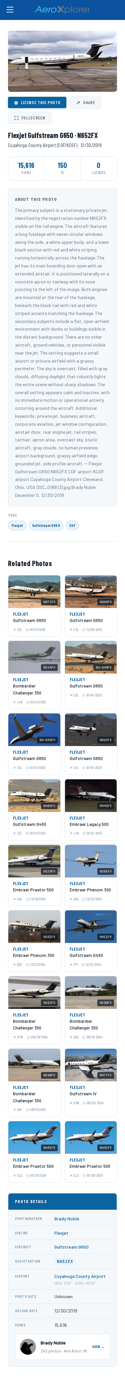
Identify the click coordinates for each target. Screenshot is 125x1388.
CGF (72, 525)
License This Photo (37, 102)
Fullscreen (29, 118)
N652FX (65, 1261)
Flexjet (17, 525)
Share (85, 102)
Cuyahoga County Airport (80, 1276)
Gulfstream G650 (46, 525)
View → (98, 1346)
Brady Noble (66, 1218)
